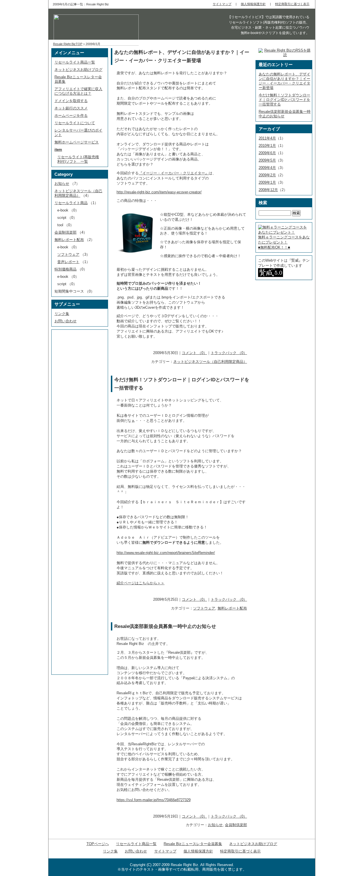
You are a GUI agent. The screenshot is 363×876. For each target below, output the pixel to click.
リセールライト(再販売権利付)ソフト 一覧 (78, 159)
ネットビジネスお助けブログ (78, 69)
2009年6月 (267, 153)
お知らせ (215, 825)
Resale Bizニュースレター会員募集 (193, 844)
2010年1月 (267, 145)
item (58, 149)
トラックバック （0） (229, 353)
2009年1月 (267, 182)
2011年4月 (267, 138)
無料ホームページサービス (76, 142)
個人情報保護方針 (198, 851)
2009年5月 (267, 160)
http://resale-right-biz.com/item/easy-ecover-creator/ (159, 192)
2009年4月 (267, 168)
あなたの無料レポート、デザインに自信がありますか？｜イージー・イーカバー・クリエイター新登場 (284, 81)
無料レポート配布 (232, 608)
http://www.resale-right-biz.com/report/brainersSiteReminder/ (166, 553)
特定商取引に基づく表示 (240, 851)
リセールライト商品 (71, 203)
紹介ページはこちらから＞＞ (140, 583)
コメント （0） (194, 353)
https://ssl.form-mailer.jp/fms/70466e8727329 (154, 800)
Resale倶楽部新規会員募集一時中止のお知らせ (165, 626)
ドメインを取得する (71, 101)
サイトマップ (165, 851)
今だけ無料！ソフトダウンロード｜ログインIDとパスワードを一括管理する (284, 99)
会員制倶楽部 (236, 825)
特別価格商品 (65, 269)
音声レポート (68, 262)
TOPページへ (97, 844)
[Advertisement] (76, 417)
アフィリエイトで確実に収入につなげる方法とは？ (78, 91)
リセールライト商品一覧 (74, 62)
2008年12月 (268, 190)
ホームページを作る (71, 115)
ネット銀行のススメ (71, 108)
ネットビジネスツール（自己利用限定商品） (210, 361)
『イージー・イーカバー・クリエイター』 (174, 173)
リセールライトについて (74, 123)
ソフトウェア (204, 608)
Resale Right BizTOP (67, 44)
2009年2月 (267, 175)
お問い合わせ (65, 321)
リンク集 (61, 314)
